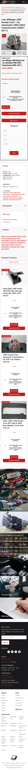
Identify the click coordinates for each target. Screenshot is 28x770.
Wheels (17, 700)
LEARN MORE (6, 222)
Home (2, 7)
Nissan (3, 703)
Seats (20, 736)
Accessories (19, 705)
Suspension (4, 745)
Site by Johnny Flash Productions (14, 767)
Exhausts (3, 726)
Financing (12, 763)
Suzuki (3, 708)
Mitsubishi (4, 700)
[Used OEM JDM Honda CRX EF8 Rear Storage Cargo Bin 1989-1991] (14, 277)
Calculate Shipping (14, 113)
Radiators (12, 736)
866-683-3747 (5, 662)
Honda (11, 192)
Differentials (4, 723)
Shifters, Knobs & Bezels (3, 741)
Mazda (3, 698)
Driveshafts (13, 723)
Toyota (3, 710)
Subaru (3, 705)
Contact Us (23, 763)
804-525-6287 (5, 659)
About (3, 763)
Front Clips (18, 703)
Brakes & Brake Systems (3, 718)
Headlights (13, 726)
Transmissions (19, 698)
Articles (7, 763)
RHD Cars (18, 709)
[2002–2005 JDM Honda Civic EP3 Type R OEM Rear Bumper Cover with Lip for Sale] (14, 410)
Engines (18, 695)
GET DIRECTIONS (7, 685)
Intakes (3, 730)
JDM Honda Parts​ (17, 194)
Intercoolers (13, 730)
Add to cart (6, 107)
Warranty (18, 763)
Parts (17, 693)
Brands (3, 693)
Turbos (3, 750)
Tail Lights (13, 745)
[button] (24, 2)
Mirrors (3, 736)
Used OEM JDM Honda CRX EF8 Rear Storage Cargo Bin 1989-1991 (12, 291)
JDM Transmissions (10, 7)
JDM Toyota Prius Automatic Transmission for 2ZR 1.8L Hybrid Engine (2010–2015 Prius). (13, 359)
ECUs (20, 723)
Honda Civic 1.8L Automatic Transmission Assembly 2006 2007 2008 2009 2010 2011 (13, 9)
